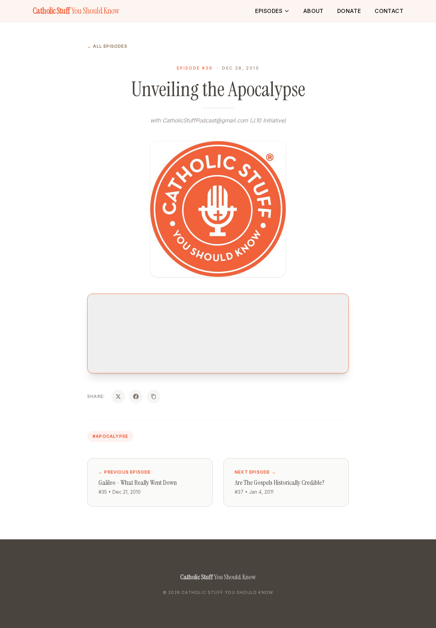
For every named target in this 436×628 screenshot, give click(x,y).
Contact (389, 11)
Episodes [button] (269, 11)
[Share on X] (118, 396)
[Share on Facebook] (136, 396)
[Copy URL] (153, 396)
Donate (349, 11)
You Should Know (76, 10)
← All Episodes (107, 46)
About (313, 11)
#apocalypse (110, 436)
